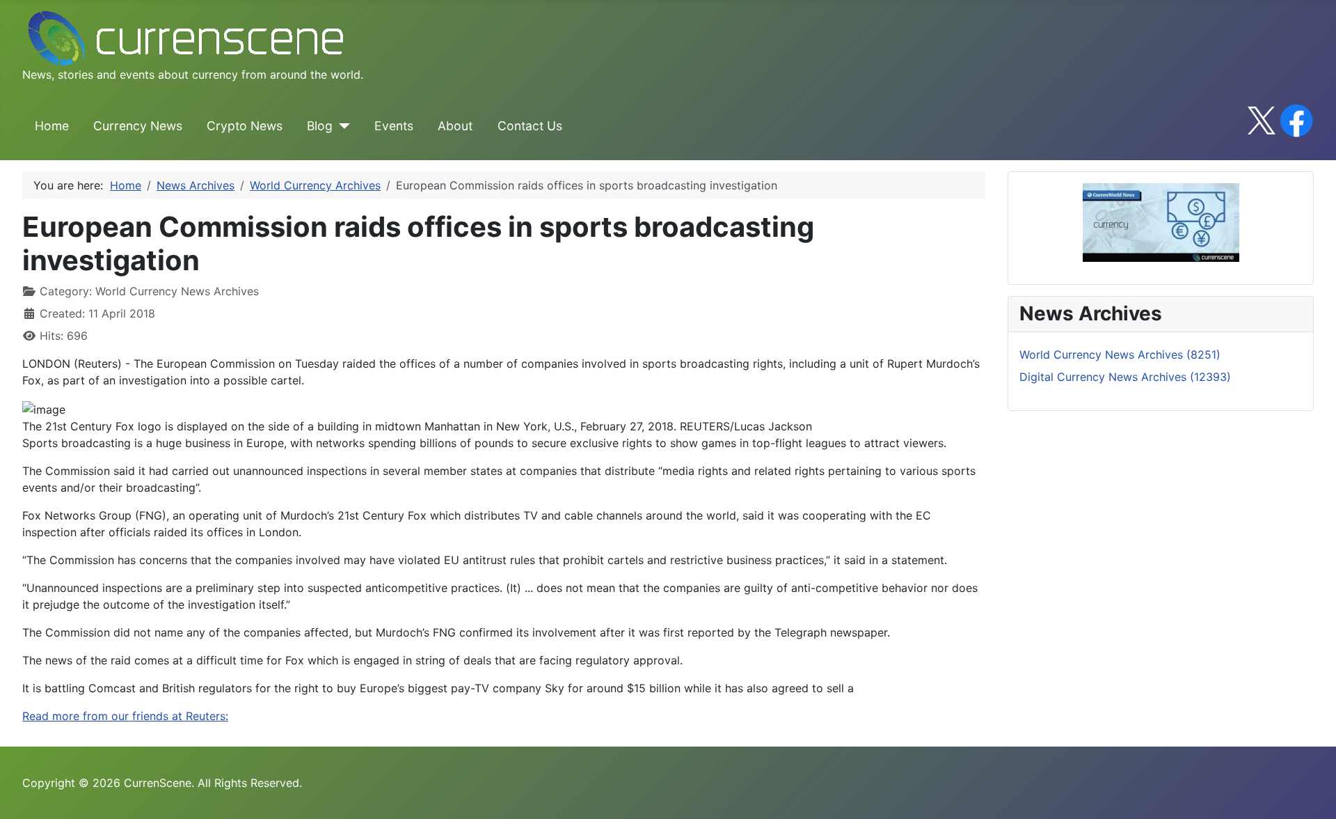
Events (393, 125)
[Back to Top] (1311, 793)
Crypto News (245, 125)
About (455, 125)
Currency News (137, 125)
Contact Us (530, 125)
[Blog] (341, 126)
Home (52, 125)
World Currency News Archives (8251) (1119, 354)
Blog (320, 125)
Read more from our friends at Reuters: (125, 716)
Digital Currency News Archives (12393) (1125, 377)
